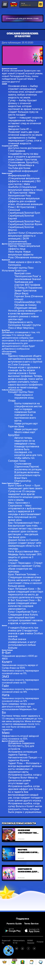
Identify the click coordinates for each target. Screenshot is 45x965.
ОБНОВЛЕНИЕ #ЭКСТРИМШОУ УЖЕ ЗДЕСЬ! (27, 831)
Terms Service (31, 924)
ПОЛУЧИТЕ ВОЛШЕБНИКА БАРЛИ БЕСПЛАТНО (27, 851)
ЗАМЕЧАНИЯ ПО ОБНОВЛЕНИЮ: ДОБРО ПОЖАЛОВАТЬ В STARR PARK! (28, 870)
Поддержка (22, 919)
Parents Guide (14, 924)
